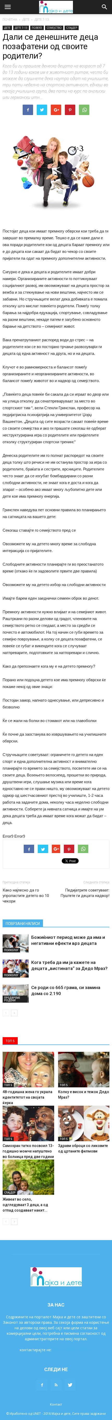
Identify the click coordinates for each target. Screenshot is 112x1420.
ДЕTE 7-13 (41, 19)
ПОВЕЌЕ (37, 28)
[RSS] (56, 1385)
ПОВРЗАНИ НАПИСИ (23, 924)
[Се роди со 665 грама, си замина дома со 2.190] (16, 994)
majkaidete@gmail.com (72, 1349)
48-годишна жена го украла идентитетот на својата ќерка (27, 1097)
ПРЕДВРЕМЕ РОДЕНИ (12, 999)
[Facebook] (42, 1385)
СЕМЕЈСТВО (54, 28)
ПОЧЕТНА (10, 19)
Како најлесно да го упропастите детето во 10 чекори (26, 896)
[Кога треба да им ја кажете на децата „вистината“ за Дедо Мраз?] (16, 968)
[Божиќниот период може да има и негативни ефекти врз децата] (16, 943)
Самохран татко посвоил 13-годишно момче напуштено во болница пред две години (28, 1151)
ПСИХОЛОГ (11, 950)
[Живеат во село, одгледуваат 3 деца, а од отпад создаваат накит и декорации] (28, 1177)
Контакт (56, 1404)
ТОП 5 (8, 1085)
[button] (104, 7)
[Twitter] (70, 1385)
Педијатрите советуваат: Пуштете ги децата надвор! (84, 893)
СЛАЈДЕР (71, 28)
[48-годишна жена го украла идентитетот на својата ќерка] (28, 1069)
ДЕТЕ (25, 19)
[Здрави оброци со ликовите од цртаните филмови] (84, 1123)
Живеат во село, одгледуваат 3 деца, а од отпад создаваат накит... (25, 1204)
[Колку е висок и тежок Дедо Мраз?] (84, 1069)
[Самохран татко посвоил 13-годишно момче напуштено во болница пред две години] (28, 1123)
